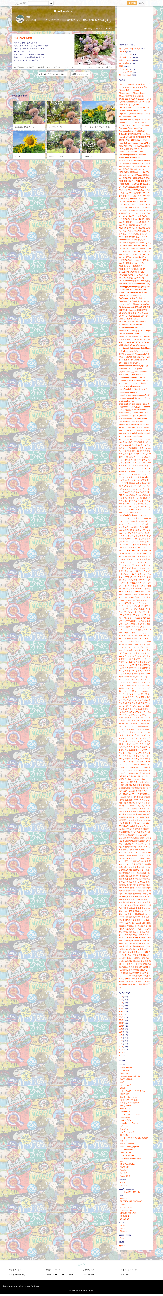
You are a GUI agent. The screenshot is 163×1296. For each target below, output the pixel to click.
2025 (121, 999)
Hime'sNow (124, 1093)
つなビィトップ (15, 1269)
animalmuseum (126, 1207)
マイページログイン (129, 1269)
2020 (121, 1014)
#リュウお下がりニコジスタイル (60, 67)
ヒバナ (122, 1182)
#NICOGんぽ (19, 67)
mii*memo (124, 1126)
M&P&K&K (124, 1167)
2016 (121, 1026)
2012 (121, 1037)
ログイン (142, 3)
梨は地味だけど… (126, 57)
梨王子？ (122, 51)
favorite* (123, 1173)
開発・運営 (125, 1274)
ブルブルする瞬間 (23, 37)
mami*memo (125, 1117)
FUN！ (123, 1225)
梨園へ (121, 66)
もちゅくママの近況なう (130, 1102)
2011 (121, 1040)
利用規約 (69, 1274)
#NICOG (31, 67)
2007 (121, 1052)
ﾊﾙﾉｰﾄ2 (123, 1228)
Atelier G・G (125, 1198)
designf (123, 1204)
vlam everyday (126, 1067)
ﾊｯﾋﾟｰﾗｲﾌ (123, 1140)
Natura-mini (125, 1073)
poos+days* (125, 1070)
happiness (124, 1185)
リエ (28, 16)
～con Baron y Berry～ (129, 1123)
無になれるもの (125, 75)
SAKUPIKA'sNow (127, 1143)
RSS (123, 1245)
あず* (122, 1082)
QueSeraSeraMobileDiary (130, 1158)
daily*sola (124, 1134)
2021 (121, 1011)
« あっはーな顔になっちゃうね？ (52, 74)
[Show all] (107, 22)
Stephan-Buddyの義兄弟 (130, 1076)
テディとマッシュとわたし (130, 1114)
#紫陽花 (41, 67)
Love (100, 28)
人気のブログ (88, 1269)
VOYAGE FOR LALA (128, 1213)
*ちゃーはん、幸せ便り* (129, 1099)
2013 (121, 1034)
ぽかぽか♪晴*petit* (127, 1155)
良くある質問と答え (17, 1274)
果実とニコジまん (126, 60)
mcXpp (123, 1237)
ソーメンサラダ (125, 72)
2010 (121, 1043)
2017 (121, 1023)
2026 (121, 996)
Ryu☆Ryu (124, 1129)
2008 (121, 1049)
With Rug (123, 1088)
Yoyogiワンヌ (125, 1176)
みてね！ (123, 1161)
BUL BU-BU (125, 1219)
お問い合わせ (88, 1274)
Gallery (89, 28)
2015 (121, 1028)
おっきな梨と (124, 63)
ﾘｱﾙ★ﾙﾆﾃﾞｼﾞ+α (126, 1120)
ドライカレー (124, 69)
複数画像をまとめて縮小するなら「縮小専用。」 (22, 1286)
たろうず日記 (125, 1105)
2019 (121, 1017)
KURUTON (124, 1216)
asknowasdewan (126, 1210)
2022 (121, 1008)
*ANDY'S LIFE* (126, 1152)
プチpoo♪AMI (125, 1111)
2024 (121, 1002)
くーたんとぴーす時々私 (130, 1191)
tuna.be (81, 1264)
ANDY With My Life (127, 1164)
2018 (121, 1020)
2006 (121, 1055)
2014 (121, 1032)
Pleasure (123, 1231)
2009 (121, 1046)
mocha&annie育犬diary (129, 1146)
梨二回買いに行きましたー (129, 48)
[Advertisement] (63, 83)
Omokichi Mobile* (127, 1149)
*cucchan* (124, 1170)
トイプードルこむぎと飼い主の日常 (134, 1138)
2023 (121, 1005)
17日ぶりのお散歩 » (80, 74)
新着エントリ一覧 (53, 1269)
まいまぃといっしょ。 (129, 1096)
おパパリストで (125, 54)
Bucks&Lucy (125, 1108)
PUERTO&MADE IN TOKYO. (131, 1201)
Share (109, 28)
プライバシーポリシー (55, 1274)
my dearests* (125, 1085)
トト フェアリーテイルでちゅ (132, 1091)
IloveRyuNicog (63, 11)
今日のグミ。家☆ (127, 1132)
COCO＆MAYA (126, 1079)
